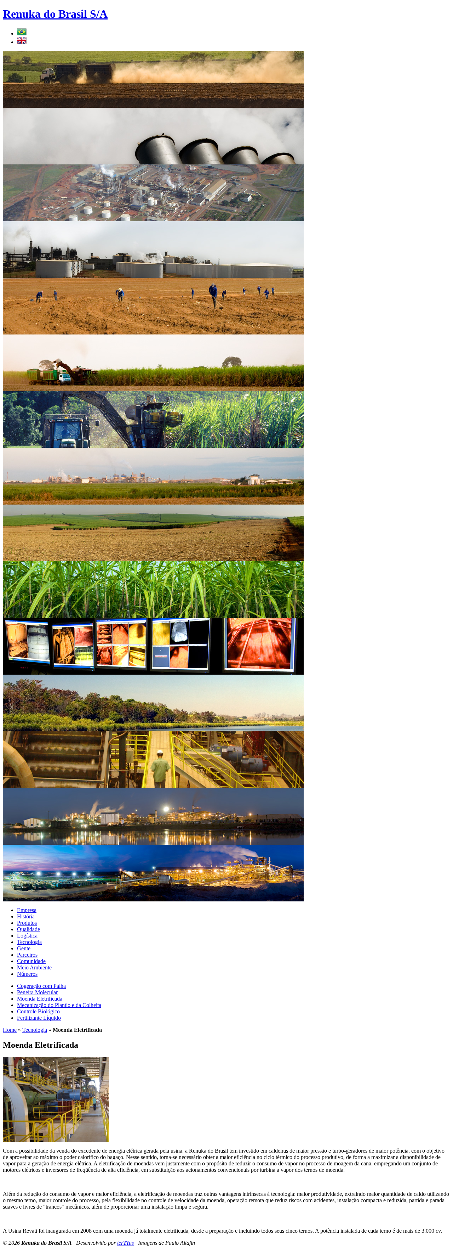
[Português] (22, 33)
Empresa (26, 910)
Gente (23, 948)
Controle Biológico (38, 1011)
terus (125, 1243)
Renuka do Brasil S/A (55, 13)
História (26, 916)
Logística (27, 936)
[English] (22, 42)
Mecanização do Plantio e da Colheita (59, 1005)
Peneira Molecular (37, 992)
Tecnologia (29, 942)
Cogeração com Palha (41, 986)
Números (27, 974)
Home (10, 1030)
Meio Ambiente (34, 967)
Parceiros (27, 955)
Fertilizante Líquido (39, 1018)
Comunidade (31, 961)
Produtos (27, 923)
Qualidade (28, 929)
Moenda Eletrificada (39, 999)
